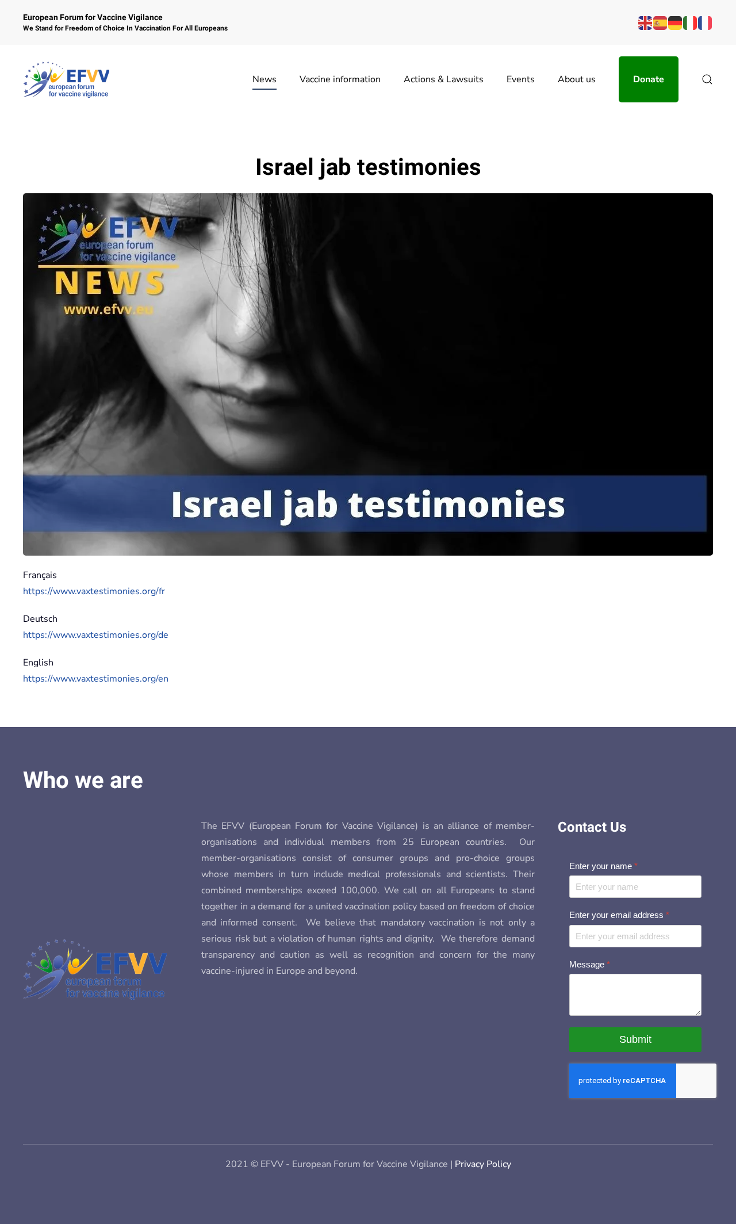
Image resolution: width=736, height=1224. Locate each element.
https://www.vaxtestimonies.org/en (95, 678)
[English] (645, 22)
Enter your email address (619, 915)
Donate (648, 79)
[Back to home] (66, 79)
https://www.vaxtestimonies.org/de (95, 635)
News (264, 79)
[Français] (705, 22)
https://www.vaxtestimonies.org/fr (94, 591)
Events (521, 79)
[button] (707, 79)
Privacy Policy (483, 1164)
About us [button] (577, 79)
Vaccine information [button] (340, 79)
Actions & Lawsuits (444, 79)
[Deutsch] (675, 22)
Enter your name (603, 866)
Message (589, 964)
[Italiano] (690, 22)
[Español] (660, 22)
